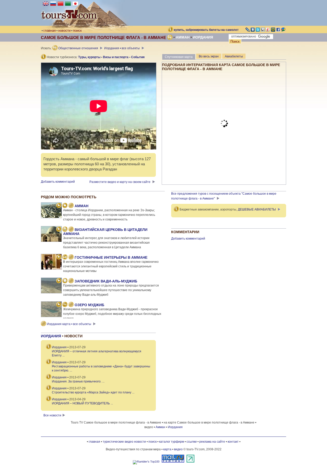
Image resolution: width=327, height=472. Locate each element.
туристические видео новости (124, 441)
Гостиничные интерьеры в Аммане (111, 257)
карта (167, 449)
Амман (183, 37)
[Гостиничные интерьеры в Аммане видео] (58, 257)
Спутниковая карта (179, 57)
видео (178, 449)
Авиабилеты (234, 56)
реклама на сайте (212, 441)
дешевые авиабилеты (257, 209)
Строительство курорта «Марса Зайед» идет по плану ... (93, 392)
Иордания (203, 37)
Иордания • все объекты (122, 48)
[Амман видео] (58, 206)
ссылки (191, 441)
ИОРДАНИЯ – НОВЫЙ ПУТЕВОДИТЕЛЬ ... (82, 403)
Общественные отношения (78, 48)
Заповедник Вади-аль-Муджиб (106, 281)
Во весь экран (209, 56)
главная (49, 30)
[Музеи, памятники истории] (64, 230)
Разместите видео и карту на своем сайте (120, 182)
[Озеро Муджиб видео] (58, 305)
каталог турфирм (171, 441)
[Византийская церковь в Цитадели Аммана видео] (58, 230)
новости (64, 30)
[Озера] (64, 305)
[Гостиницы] (64, 257)
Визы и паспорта (116, 57)
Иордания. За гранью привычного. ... (78, 381)
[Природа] (64, 281)
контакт (233, 441)
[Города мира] (64, 206)
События (138, 57)
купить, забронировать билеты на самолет (206, 30)
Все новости (52, 415)
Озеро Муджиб (89, 305)
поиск (77, 30)
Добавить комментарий (58, 181)
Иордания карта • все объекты (69, 324)
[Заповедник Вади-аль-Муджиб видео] (58, 281)
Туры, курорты (89, 57)
